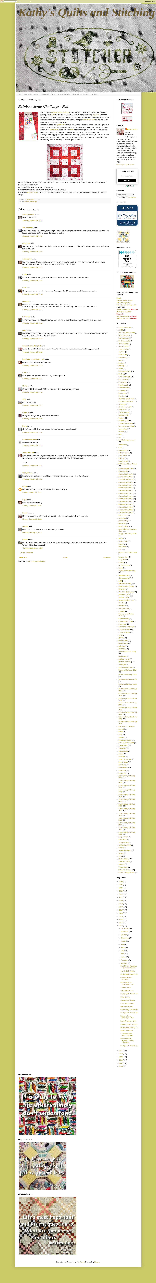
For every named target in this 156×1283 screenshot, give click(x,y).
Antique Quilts (123, 349)
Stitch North (122, 839)
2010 (121, 1054)
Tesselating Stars (124, 845)
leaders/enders (123, 575)
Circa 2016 (122, 410)
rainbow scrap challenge (60, 112)
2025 (121, 885)
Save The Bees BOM (126, 743)
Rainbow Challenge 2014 (127, 675)
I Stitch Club (122, 541)
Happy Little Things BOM (127, 534)
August (123, 941)
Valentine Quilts (124, 861)
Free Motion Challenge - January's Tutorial (128, 967)
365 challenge (123, 338)
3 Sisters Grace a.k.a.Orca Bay (126, 1035)
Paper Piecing (123, 618)
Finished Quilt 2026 (125, 512)
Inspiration (122, 547)
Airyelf (82, 1262)
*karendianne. (27, 228)
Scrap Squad (123, 751)
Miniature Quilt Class (125, 592)
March (123, 957)
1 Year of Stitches (124, 327)
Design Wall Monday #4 (128, 994)
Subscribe (127, 180)
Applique (121, 352)
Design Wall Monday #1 (128, 1046)
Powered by (123, 186)
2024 (121, 888)
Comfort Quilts (123, 421)
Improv (120, 544)
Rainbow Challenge (30, 201)
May (122, 951)
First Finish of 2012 (127, 991)
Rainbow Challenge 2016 (127, 684)
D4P (120, 434)
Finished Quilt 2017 (125, 491)
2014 (121, 919)
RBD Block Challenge (126, 726)
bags (120, 360)
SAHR (120, 735)
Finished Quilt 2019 (125, 496)
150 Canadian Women (126, 333)
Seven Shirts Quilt (124, 759)
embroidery (122, 445)
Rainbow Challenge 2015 (127, 679)
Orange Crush (123, 608)
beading (121, 366)
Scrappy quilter (28, 214)
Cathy (24, 274)
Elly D (24, 500)
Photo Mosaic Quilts (125, 621)
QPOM (120, 638)
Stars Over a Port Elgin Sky (126, 305)
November (125, 932)
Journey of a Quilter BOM (127, 552)
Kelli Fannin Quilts (29, 439)
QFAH (120, 635)
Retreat (121, 729)
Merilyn (25, 386)
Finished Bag (123, 471)
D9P (120, 437)
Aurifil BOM (122, 355)
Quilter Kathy (132, 129)
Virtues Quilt (122, 867)
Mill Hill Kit (122, 589)
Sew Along (122, 765)
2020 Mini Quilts (124, 335)
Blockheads (122, 382)
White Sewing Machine (126, 873)
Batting (121, 363)
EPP (120, 447)
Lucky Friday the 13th (128, 1021)
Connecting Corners (125, 423)
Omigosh (121, 606)
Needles (121, 603)
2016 (121, 913)
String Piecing (123, 842)
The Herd (94, 94)
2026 (121, 881)
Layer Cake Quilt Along (126, 571)
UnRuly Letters (123, 859)
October (124, 935)
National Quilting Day (126, 600)
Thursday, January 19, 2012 (32, 548)
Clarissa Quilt (123, 415)
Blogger (97, 1262)
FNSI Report (124, 997)
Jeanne (25, 526)
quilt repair (122, 646)
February (124, 960)
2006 (121, 1066)
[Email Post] (38, 199)
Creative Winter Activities (126, 978)
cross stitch (122, 429)
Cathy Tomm (27, 473)
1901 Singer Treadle (48, 94)
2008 (121, 1060)
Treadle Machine (124, 851)
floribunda (26, 317)
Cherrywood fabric (125, 407)
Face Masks (122, 456)
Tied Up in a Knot (122, 318)
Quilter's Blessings (123, 309)
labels (120, 568)
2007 (121, 1063)
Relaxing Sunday (126, 1030)
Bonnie (25, 540)
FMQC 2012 (122, 515)
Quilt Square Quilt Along (127, 651)
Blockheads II (123, 385)
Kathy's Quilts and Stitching (86, 12)
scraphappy (27, 259)
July (122, 944)
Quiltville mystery (124, 662)
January (124, 963)
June (123, 947)
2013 (121, 922)
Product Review (124, 630)
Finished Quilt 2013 (125, 477)
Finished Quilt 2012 (125, 474)
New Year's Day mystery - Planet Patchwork (127, 1041)
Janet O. (25, 301)
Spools (118, 298)
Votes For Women (124, 870)
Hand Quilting (123, 526)
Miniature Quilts (124, 595)
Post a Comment (27, 553)
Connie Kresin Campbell (31, 346)
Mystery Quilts (123, 597)
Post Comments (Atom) (36, 561)
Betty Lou (26, 243)
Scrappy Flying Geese (124, 300)
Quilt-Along (122, 656)
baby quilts (122, 357)
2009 (121, 1057)
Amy (24, 399)
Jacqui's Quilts (28, 453)
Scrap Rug (122, 748)
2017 (121, 910)
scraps (120, 754)
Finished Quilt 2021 (125, 502)
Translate (132, 197)
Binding (121, 374)
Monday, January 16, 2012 (32, 519)
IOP (119, 549)
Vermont (121, 864)
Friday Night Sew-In (127, 1000)
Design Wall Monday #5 (128, 974)
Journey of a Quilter (123, 312)
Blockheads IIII (123, 388)
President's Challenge (126, 627)
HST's (120, 538)
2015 (121, 916)
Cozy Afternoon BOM (126, 426)
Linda (24, 288)
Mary (24, 330)
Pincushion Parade (127, 1003)
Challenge (122, 404)
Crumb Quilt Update (127, 971)
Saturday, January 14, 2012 (32, 220)
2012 (121, 926)
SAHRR (121, 737)
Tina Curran (54, 130)
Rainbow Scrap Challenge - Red (127, 983)
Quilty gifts (122, 664)
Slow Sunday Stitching (31, 94)
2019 (121, 904)
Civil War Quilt (123, 412)
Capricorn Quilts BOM (126, 399)
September (125, 938)
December (125, 928)
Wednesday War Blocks (129, 1010)
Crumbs (121, 432)
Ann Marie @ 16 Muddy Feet (33, 359)
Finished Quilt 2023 (125, 507)
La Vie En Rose (124, 565)
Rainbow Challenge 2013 (127, 670)
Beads (120, 368)
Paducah (121, 611)
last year (96, 115)
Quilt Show (122, 649)
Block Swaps (123, 379)
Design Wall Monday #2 (128, 1027)
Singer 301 (122, 773)
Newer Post (23, 557)
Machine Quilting (124, 583)
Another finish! (125, 987)
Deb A (24, 486)
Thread (121, 848)
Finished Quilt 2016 (125, 488)
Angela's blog (32, 192)
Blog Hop (121, 390)
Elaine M (25, 413)
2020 (121, 900)
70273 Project (123, 344)
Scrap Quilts (122, 746)
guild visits (122, 524)
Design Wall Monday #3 (128, 1013)
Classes (121, 418)
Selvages (121, 756)
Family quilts (122, 461)
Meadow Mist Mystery (126, 586)
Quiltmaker (60, 125)
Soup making (123, 837)
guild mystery (123, 521)
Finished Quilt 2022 (125, 504)
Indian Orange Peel (123, 303)
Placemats (122, 624)
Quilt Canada (123, 643)
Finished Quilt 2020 (125, 499)
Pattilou (25, 513)
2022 (121, 894)
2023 (121, 891)
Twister (121, 853)
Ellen (24, 372)
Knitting (121, 562)
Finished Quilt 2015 (125, 485)
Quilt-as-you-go (124, 659)
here (53, 115)
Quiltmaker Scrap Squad (80, 94)
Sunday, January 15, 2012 (31, 492)
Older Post (107, 557)
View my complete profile (125, 165)
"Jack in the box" (89, 120)
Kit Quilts (121, 560)
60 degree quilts (124, 341)
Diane (24, 426)
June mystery (123, 557)
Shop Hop (122, 770)
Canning (121, 396)
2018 (121, 907)
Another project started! (128, 1024)
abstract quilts (123, 346)
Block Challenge (124, 377)
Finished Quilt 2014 (125, 482)
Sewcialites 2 (123, 768)
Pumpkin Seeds (124, 632)
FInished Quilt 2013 (125, 479)
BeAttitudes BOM (124, 371)
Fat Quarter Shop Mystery (127, 464)
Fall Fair (121, 458)
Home (19, 94)
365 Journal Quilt (122, 316)
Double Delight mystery (126, 440)
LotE (120, 581)
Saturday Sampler (124, 740)
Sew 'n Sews (123, 762)
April (123, 954)
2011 (121, 1050)
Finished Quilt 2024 (125, 510)
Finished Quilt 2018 (125, 493)
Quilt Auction (123, 641)
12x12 (120, 330)
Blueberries (122, 393)
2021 (121, 897)
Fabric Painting (123, 453)
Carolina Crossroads (125, 401)
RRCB (120, 732)
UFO (120, 856)
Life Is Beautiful (124, 578)
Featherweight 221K (125, 469)
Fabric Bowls (123, 450)
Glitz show (122, 518)
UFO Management (64, 94)
